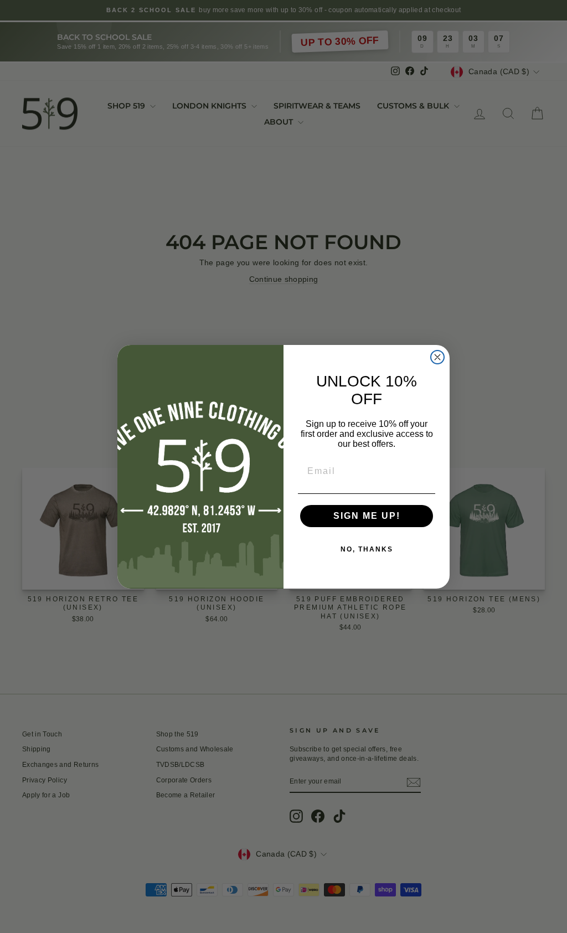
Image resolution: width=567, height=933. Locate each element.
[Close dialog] (437, 357)
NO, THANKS (367, 549)
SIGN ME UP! (366, 515)
